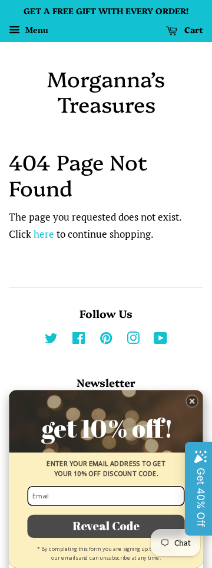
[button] (192, 401)
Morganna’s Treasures (106, 90)
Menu (35, 29)
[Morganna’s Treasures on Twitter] (51, 340)
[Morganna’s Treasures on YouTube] (160, 340)
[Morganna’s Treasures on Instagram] (133, 340)
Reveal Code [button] (106, 525)
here (44, 234)
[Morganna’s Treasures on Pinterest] (106, 340)
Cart (192, 29)
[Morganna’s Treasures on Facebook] (78, 340)
